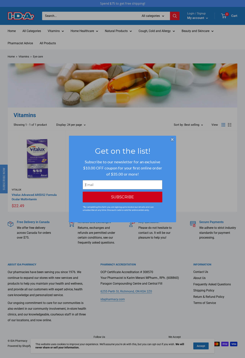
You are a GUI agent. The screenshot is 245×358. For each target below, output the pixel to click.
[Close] (172, 139)
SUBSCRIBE (122, 197)
